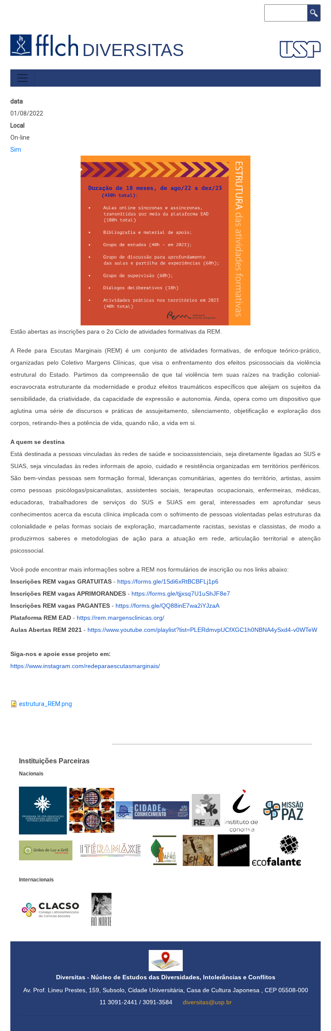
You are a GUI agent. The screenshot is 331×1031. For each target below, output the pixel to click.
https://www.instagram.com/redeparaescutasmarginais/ (85, 665)
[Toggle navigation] (22, 78)
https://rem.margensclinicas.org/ (120, 617)
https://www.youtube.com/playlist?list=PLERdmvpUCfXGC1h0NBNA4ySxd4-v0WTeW (202, 629)
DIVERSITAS (133, 50)
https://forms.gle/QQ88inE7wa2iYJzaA (167, 605)
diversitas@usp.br (207, 1002)
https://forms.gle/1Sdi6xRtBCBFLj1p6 (168, 581)
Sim (15, 149)
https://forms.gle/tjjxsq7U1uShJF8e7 (180, 593)
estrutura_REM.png (45, 703)
